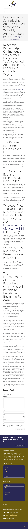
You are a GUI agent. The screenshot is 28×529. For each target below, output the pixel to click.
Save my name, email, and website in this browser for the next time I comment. (12, 426)
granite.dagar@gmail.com (11, 515)
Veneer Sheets (8, 499)
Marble (6, 471)
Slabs (6, 496)
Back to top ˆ (22, 526)
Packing (6, 494)
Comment (13, 396)
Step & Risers (7, 492)
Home (11, 36)
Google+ (7, 8)
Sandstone (7, 469)
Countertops (7, 485)
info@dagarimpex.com (11, 514)
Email (13, 414)
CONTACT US (20, 445)
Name (13, 410)
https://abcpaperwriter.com (9, 125)
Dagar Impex (12, 523)
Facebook (5, 8)
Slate (6, 474)
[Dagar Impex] (14, 4)
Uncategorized (17, 36)
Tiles (6, 487)
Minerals (6, 476)
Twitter (9, 8)
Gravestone (7, 489)
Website (5, 419)
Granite (6, 467)
